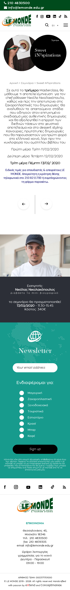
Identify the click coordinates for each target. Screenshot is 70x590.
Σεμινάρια (27, 83)
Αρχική (14, 83)
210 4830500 (18, 3)
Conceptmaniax (51, 585)
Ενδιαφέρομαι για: (35, 383)
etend (30, 585)
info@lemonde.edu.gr (26, 7)
